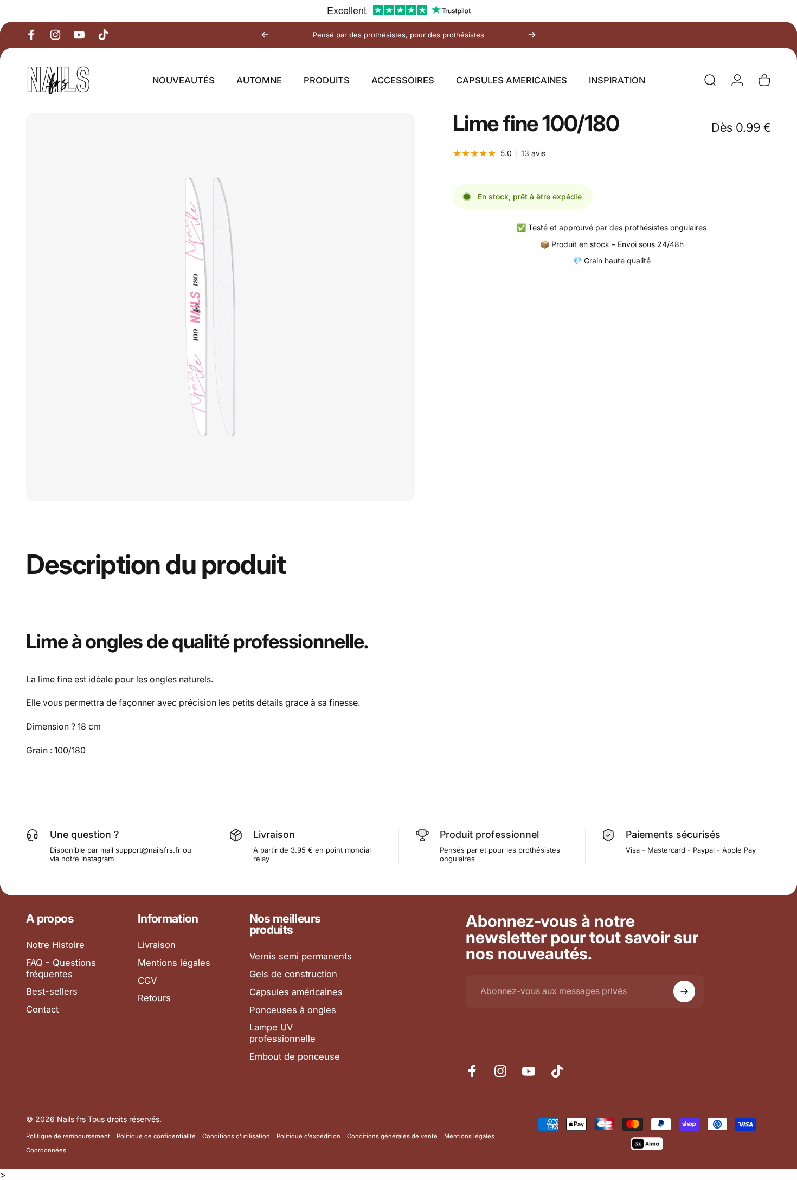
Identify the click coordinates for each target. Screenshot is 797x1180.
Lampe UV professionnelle (282, 1033)
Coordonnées (46, 1150)
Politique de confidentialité (156, 1136)
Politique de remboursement (68, 1136)
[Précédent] (265, 35)
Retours (154, 997)
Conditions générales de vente (392, 1136)
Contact (42, 1009)
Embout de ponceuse (294, 1056)
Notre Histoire (55, 944)
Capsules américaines (296, 991)
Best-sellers (52, 991)
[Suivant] (532, 35)
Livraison (157, 944)
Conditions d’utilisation (236, 1136)
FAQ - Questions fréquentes (61, 968)
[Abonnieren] (684, 991)
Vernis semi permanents (300, 956)
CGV (147, 980)
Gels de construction (293, 974)
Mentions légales (174, 962)
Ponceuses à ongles (292, 1009)
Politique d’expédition (308, 1136)
